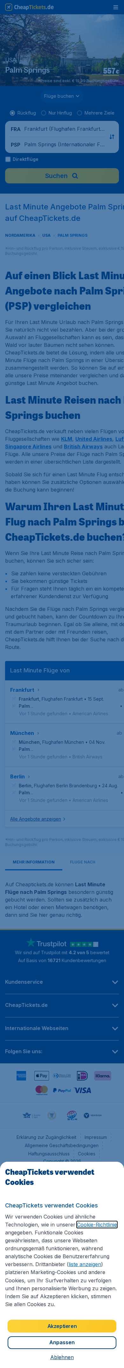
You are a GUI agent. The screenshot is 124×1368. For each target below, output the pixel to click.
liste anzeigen (85, 1264)
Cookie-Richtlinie (97, 1224)
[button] (62, 1357)
